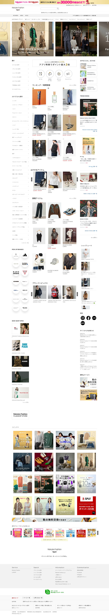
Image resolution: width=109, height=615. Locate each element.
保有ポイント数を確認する (85, 605)
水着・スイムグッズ (17, 170)
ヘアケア (14, 198)
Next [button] (97, 39)
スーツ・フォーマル (17, 166)
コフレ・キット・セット (18, 210)
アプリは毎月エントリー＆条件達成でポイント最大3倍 (84, 15)
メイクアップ (15, 186)
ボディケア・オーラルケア (18, 194)
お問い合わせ (58, 577)
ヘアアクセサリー (16, 157)
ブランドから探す (16, 69)
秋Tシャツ (27, 19)
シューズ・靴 (15, 129)
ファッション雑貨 (16, 141)
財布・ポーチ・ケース (17, 149)
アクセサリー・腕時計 (17, 145)
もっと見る (26, 402)
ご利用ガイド (58, 574)
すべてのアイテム (16, 89)
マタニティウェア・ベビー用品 (19, 161)
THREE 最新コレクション (48, 19)
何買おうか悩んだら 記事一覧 (90, 193)
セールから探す (16, 64)
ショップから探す (16, 73)
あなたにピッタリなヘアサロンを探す (20, 605)
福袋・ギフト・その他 (17, 239)
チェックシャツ (81, 19)
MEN (21, 15)
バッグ (13, 125)
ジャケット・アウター (17, 104)
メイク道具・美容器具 (17, 206)
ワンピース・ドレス (17, 113)
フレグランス (15, 202)
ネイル (13, 190)
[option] (32, 39)
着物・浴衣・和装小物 (17, 174)
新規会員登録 (80, 570)
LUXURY (14, 572)
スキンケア (14, 178)
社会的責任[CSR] (47, 611)
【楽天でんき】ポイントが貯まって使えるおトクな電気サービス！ (37, 601)
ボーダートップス (36, 19)
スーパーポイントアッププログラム (63, 570)
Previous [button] (11, 39)
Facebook (79, 572)
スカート (14, 117)
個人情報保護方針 (22, 611)
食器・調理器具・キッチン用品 (19, 214)
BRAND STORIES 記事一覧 (91, 231)
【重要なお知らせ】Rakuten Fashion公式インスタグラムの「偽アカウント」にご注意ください (88, 368)
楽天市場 (94, 5)
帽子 (13, 153)
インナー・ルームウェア (18, 133)
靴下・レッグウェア (17, 137)
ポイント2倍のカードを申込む (64, 605)
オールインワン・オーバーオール (20, 121)
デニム (57, 19)
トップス (14, 100)
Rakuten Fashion (25, 9)
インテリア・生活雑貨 (17, 218)
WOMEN (15, 15)
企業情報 (14, 611)
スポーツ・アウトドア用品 (18, 227)
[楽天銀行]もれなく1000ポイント (73, 5)
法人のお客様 (58, 579)
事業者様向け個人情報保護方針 (34, 611)
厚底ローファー (64, 19)
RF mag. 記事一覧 (93, 166)
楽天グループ (86, 5)
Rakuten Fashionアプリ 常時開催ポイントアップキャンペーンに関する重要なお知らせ (88, 354)
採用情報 (55, 611)
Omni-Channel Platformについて (63, 584)
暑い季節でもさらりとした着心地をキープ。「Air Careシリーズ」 (88, 274)
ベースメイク (15, 182)
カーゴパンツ (72, 19)
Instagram (79, 574)
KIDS (26, 15)
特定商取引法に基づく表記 (61, 581)
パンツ (13, 108)
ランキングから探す (17, 77)
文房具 (13, 231)
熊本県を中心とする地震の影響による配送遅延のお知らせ (54, 12)
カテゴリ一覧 (25, 242)
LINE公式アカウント (81, 576)
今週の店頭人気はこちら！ (87, 288)
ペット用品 (14, 235)
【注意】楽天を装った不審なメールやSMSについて (54, 539)
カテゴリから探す (16, 81)
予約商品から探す (16, 85)
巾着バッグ (89, 19)
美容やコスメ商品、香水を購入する (43, 605)
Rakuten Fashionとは (60, 572)
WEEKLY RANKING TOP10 (87, 259)
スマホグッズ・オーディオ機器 (19, 223)
